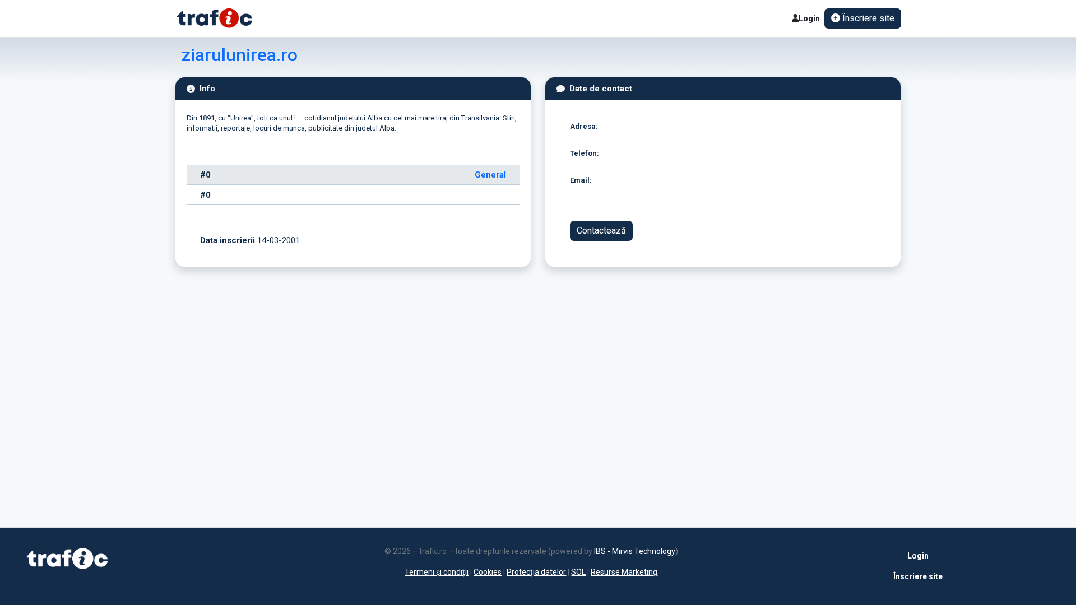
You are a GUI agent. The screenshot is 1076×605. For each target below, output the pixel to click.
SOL (578, 571)
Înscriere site (918, 576)
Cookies (488, 571)
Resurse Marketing (624, 571)
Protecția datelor (536, 571)
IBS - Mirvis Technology (634, 551)
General (490, 175)
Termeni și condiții (437, 571)
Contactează (601, 230)
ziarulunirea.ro (240, 55)
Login (809, 18)
